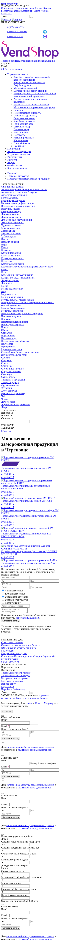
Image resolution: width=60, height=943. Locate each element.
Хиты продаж (21, 132)
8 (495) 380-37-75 (15, 27)
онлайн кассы (14, 165)
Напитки (18, 110)
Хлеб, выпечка (9, 390)
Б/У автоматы (21, 140)
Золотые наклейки (11, 233)
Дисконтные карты (11, 217)
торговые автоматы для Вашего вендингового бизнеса (25, 696)
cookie (29, 703)
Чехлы (4, 399)
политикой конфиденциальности (35, 749)
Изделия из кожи (10, 241)
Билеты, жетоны (9, 197)
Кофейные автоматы (24, 121)
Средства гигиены (11, 371)
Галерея (16, 10)
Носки (4, 327)
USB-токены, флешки (12, 186)
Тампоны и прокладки (13, 379)
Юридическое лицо (15, 593)
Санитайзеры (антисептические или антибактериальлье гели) (20, 353)
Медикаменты (8, 294)
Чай (3, 396)
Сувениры (6, 374)
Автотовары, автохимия (14, 195)
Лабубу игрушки (22, 85)
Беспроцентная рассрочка (14, 678)
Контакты (6, 13)
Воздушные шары (10, 208)
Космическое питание (12, 264)
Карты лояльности (17, 168)
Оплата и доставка (24, 8)
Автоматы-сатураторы (19, 151)
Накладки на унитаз (11, 316)
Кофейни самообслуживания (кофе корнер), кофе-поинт (32, 78)
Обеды (4, 330)
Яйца (4, 407)
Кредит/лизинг (12, 603)
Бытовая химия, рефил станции (30, 90)
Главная (11, 173)
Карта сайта (7, 686)
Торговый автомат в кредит (15, 675)
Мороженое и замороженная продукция (34, 107)
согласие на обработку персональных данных (30, 747)
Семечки (5, 357)
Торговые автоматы (17, 74)
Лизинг (39, 8)
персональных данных (27, 617)
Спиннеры (6, 366)
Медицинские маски (12, 297)
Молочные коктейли (12, 310)
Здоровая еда (8, 230)
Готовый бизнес (22, 143)
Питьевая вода (21, 129)
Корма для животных (12, 258)
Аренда (44, 10)
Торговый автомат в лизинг (15, 672)
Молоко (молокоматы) (25, 88)
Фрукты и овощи (10, 385)
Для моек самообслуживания (16, 219)
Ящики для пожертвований (15, 404)
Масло (4, 286)
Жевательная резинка (12, 222)
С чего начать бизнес (12, 642)
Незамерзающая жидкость (27, 113)
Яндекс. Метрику (44, 703)
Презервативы (8, 346)
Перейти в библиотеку (13, 689)
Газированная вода (23, 124)
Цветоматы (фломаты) (25, 115)
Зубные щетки (8, 236)
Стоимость (7, 418)
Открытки (6, 332)
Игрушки (6, 239)
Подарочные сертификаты (15, 341)
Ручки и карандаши (11, 349)
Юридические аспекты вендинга (18, 648)
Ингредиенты (14, 157)
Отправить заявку (10, 621)
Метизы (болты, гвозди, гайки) (17, 299)
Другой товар (8, 401)
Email (5, 726)
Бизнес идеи (7, 650)
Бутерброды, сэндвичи (13, 200)
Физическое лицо (14, 590)
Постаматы (19, 135)
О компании (7, 8)
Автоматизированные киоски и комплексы (24, 189)
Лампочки (6, 283)
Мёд (3, 291)
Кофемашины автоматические (29, 82)
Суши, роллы (8, 377)
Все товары (20, 146)
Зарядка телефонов (11, 228)
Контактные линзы (11, 255)
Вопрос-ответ (8, 683)
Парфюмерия (8, 335)
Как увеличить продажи (14, 653)
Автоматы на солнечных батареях (31, 104)
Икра (4, 244)
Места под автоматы (12, 681)
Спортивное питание (12, 368)
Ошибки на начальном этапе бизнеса (20, 645)
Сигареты (6, 360)
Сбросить (6, 431)
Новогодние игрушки (12, 324)
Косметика (6, 261)
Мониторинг (14, 148)
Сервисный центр (30, 10)
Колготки (6, 250)
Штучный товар (22, 126)
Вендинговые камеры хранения (18, 206)
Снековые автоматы (24, 118)
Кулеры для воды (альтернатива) (18, 277)
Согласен (6, 711)
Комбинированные (24, 137)
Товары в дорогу (10, 382)
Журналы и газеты (11, 225)
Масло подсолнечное (12, 288)
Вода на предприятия (18, 154)
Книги (4, 247)
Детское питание (10, 214)
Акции (11, 162)
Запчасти (12, 159)
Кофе (4, 272)
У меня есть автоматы (16, 596)
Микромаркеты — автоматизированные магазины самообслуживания (35, 95)
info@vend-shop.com (11, 69)
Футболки (6, 388)
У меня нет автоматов (16, 599)
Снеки (4, 363)
